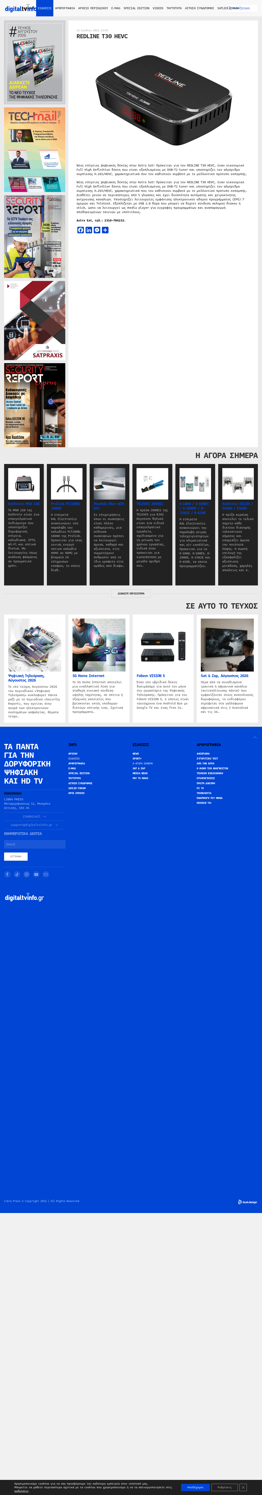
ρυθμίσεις (21, 1491)
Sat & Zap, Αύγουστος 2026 (224, 676)
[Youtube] (36, 874)
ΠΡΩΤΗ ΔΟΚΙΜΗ (206, 783)
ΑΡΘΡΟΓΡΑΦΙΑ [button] (65, 8)
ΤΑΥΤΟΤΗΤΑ (174, 8)
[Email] (46, 874)
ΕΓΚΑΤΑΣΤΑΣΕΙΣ (206, 778)
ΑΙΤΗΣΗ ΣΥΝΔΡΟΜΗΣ (199, 8)
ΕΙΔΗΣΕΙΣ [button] (45, 8)
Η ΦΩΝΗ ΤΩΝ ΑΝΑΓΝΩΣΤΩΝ (212, 768)
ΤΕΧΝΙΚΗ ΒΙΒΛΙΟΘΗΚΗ (210, 773)
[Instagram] (26, 874)
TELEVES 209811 (150, 504)
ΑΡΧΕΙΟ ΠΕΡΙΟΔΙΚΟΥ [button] (93, 8)
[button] (255, 737)
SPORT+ (137, 759)
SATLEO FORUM (227, 8)
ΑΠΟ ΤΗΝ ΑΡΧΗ (205, 764)
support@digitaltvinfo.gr (31, 825)
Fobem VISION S (151, 676)
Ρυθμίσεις (225, 1487)
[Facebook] (7, 874)
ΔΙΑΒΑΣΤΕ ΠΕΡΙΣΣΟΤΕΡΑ (131, 594)
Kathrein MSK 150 (24, 504)
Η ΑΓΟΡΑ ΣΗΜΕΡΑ (143, 764)
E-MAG (115, 8)
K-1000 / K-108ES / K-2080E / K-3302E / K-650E (194, 508)
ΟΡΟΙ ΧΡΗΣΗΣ (76, 793)
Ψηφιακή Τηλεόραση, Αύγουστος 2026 (26, 678)
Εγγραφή (15, 857)
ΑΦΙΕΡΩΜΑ (203, 754)
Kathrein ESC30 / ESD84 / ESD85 (237, 506)
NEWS (136, 754)
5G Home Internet (88, 676)
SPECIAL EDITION (136, 8)
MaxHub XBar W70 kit (109, 506)
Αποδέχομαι (195, 1487)
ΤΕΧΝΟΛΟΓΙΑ (204, 793)
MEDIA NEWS (140, 773)
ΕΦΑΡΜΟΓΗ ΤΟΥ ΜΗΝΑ (209, 798)
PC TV (200, 788)
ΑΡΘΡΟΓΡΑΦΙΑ (76, 764)
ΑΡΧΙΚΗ (29, 8)
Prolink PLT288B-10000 (66, 506)
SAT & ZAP (139, 768)
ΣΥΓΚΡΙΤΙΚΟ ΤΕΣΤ (207, 759)
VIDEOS (158, 8)
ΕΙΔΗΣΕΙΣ (74, 759)
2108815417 (31, 816)
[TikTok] (17, 874)
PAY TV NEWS (140, 778)
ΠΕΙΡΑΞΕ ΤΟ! (204, 803)
